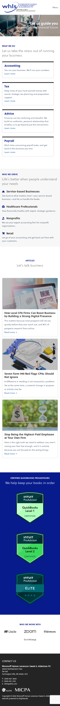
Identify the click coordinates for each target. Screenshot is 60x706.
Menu (55, 7)
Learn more (18, 73)
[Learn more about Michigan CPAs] (22, 690)
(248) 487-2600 (10, 678)
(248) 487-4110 (10, 681)
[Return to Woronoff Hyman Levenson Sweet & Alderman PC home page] (19, 7)
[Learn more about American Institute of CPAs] (7, 690)
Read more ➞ (30, 332)
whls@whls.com (10, 683)
